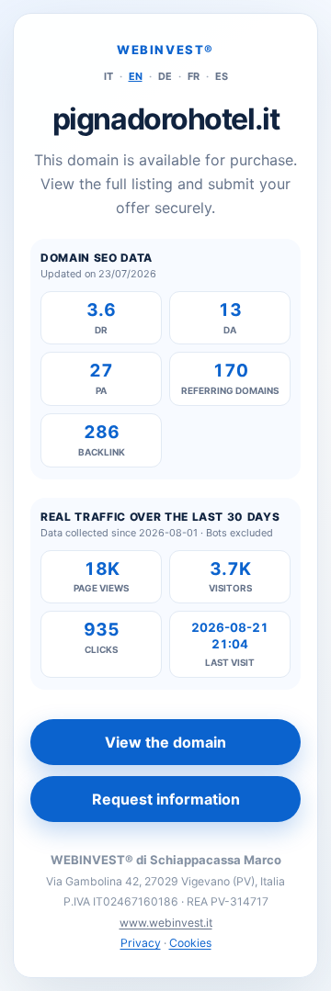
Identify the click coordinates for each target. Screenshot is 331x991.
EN (136, 76)
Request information (166, 799)
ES (221, 76)
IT (108, 76)
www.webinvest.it (166, 922)
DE (165, 76)
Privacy (140, 943)
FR (194, 76)
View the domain (165, 742)
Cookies (190, 943)
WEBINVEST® (165, 49)
